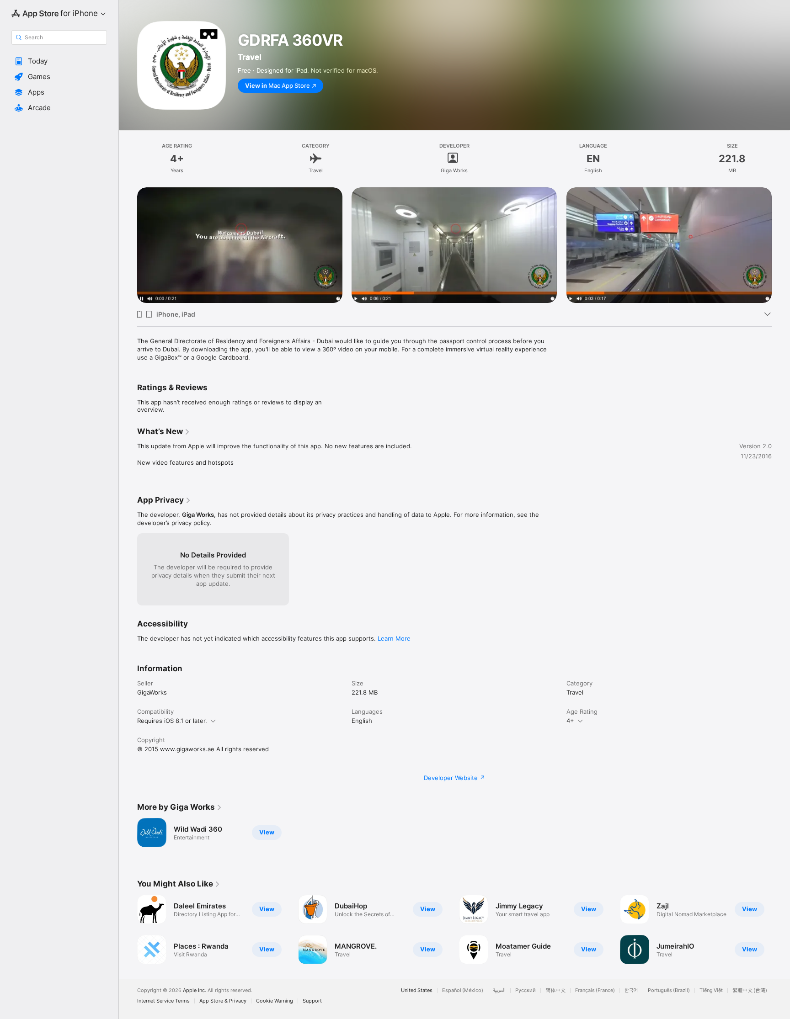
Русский (525, 990)
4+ (570, 720)
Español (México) (462, 990)
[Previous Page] (128, 233)
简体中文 (555, 990)
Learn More (394, 638)
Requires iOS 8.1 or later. (172, 720)
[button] (59, 61)
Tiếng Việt (711, 990)
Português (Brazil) (669, 990)
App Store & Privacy (222, 1000)
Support (312, 1000)
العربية (499, 990)
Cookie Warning (274, 1000)
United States (416, 990)
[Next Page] (780, 233)
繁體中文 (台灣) (749, 990)
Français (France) (595, 990)
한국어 (631, 990)
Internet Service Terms (163, 1000)
